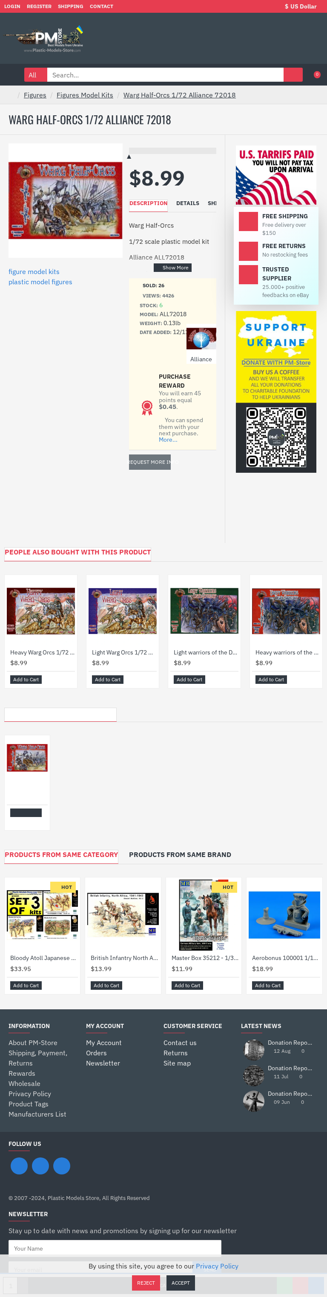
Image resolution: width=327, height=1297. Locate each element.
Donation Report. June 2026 (290, 1068)
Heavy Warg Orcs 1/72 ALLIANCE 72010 (42, 652)
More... (168, 440)
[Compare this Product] (68, 679)
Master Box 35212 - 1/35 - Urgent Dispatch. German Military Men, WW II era (205, 958)
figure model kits (34, 271)
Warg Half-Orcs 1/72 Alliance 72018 (179, 95)
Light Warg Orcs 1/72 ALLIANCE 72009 (124, 652)
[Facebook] (19, 1165)
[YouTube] (61, 1165)
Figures (35, 95)
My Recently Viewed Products (60, 712)
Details (187, 203)
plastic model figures (40, 281)
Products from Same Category (61, 854)
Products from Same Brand (180, 854)
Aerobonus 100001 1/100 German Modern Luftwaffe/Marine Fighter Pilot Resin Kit (286, 958)
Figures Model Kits (85, 95)
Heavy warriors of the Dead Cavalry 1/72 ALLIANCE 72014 (287, 652)
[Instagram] (40, 1165)
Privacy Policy (217, 1266)
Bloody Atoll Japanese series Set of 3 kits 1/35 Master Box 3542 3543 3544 (44, 958)
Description (148, 203)
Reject (146, 1283)
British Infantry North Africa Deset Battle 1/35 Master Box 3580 (124, 958)
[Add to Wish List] (58, 679)
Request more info (149, 462)
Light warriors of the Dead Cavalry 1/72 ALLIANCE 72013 (206, 652)
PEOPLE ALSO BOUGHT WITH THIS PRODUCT (78, 552)
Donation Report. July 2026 (290, 1043)
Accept (181, 1283)
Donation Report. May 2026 (290, 1094)
